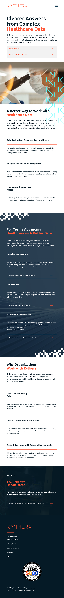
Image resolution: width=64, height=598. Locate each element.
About (8, 556)
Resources (10, 552)
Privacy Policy (11, 590)
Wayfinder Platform (13, 548)
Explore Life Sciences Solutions (19, 305)
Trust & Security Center (26, 590)
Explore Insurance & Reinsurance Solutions (23, 338)
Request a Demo (14, 49)
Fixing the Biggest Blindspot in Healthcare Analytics (26, 503)
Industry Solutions (12, 544)
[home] (17, 5)
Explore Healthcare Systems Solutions (22, 275)
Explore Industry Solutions (18, 55)
